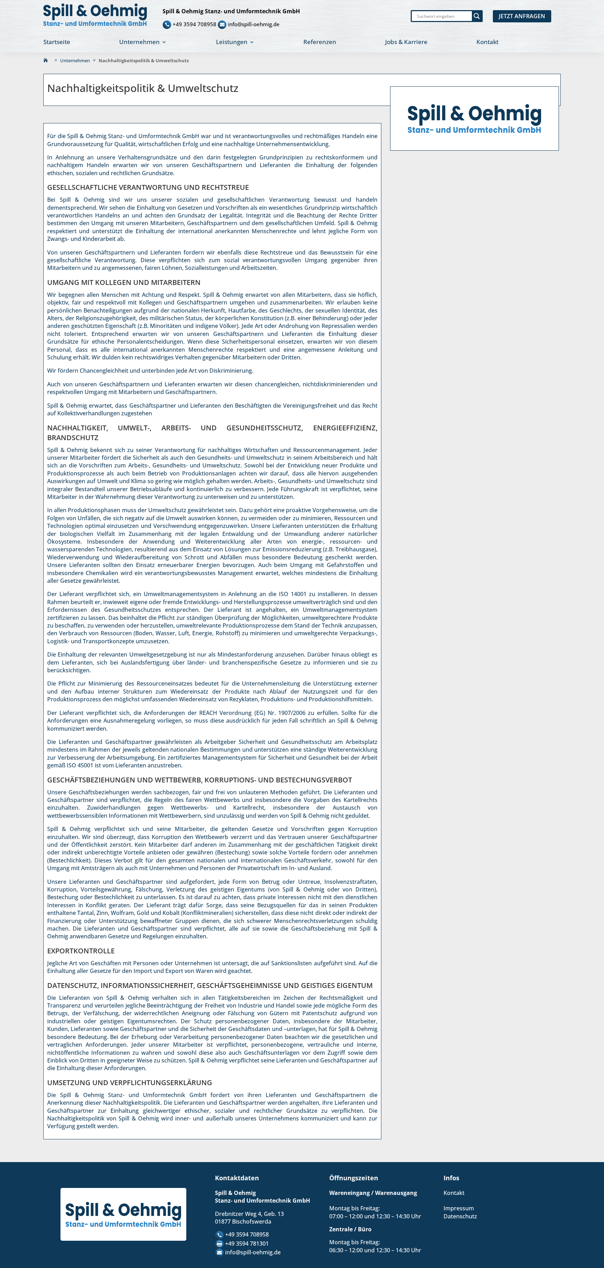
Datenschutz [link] (460, 1216)
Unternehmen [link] (139, 43)
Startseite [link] (56, 43)
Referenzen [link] (319, 43)
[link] (95, 14)
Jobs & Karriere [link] (406, 43)
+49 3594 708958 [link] (194, 23)
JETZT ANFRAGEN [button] (522, 16)
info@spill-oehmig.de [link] (254, 23)
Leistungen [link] (231, 43)
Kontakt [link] (487, 43)
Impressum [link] (459, 1208)
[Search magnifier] (477, 16)
